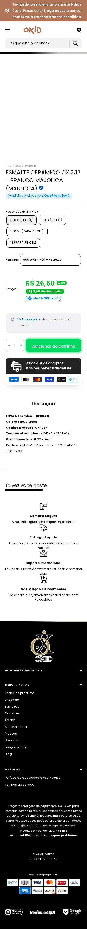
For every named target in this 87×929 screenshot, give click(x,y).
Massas (11, 733)
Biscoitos (12, 740)
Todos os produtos (20, 693)
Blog (8, 754)
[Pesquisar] (75, 43)
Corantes (12, 713)
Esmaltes (12, 706)
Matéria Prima (16, 726)
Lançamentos (15, 747)
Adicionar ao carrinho (53, 346)
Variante (12, 259)
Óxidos (10, 720)
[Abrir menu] (7, 29)
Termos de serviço (19, 784)
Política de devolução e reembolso (33, 777)
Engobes (12, 699)
